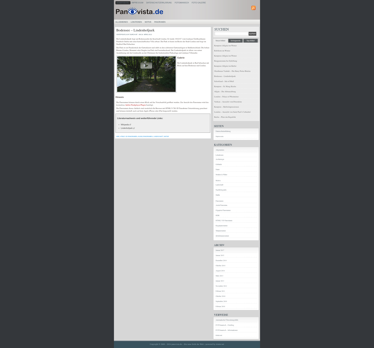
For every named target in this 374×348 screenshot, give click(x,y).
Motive (148, 22)
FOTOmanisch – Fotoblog (225, 325)
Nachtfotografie (221, 190)
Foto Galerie (199, 3)
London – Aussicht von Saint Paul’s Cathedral (232, 112)
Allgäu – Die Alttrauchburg (225, 91)
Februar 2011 (220, 291)
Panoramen (160, 22)
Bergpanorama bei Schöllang (225, 61)
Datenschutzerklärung (159, 3)
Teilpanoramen (221, 230)
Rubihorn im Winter (222, 50)
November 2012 (221, 286)
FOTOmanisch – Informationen (227, 330)
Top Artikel (250, 41)
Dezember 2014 (221, 260)
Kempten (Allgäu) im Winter (225, 45)
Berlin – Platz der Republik (225, 117)
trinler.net (219, 335)
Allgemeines (121, 22)
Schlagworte (235, 41)
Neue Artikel (220, 41)
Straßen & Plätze (221, 174)
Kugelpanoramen (145, 136)
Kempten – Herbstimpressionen (226, 106)
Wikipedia (125, 125)
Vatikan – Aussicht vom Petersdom (228, 101)
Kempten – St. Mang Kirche (225, 86)
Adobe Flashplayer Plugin (135, 105)
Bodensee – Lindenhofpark (135, 30)
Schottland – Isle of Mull (224, 81)
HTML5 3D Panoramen (128, 136)
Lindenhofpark (127, 128)
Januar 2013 (220, 281)
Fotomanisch (182, 3)
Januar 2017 (220, 250)
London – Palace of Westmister (226, 96)
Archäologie (220, 159)
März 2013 (219, 275)
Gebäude (219, 164)
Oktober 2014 (220, 265)
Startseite (123, 3)
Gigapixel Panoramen (223, 210)
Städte (218, 195)
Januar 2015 (220, 255)
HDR (117, 136)
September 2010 (221, 301)
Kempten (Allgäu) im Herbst (225, 66)
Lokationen (136, 22)
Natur (166, 136)
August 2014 (220, 270)
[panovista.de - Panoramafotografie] (151, 10)
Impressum (137, 3)
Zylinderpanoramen (222, 236)
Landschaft (158, 136)
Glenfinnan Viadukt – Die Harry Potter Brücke (232, 71)
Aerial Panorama (221, 205)
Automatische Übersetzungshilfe (227, 320)
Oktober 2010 (220, 296)
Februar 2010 (220, 306)
